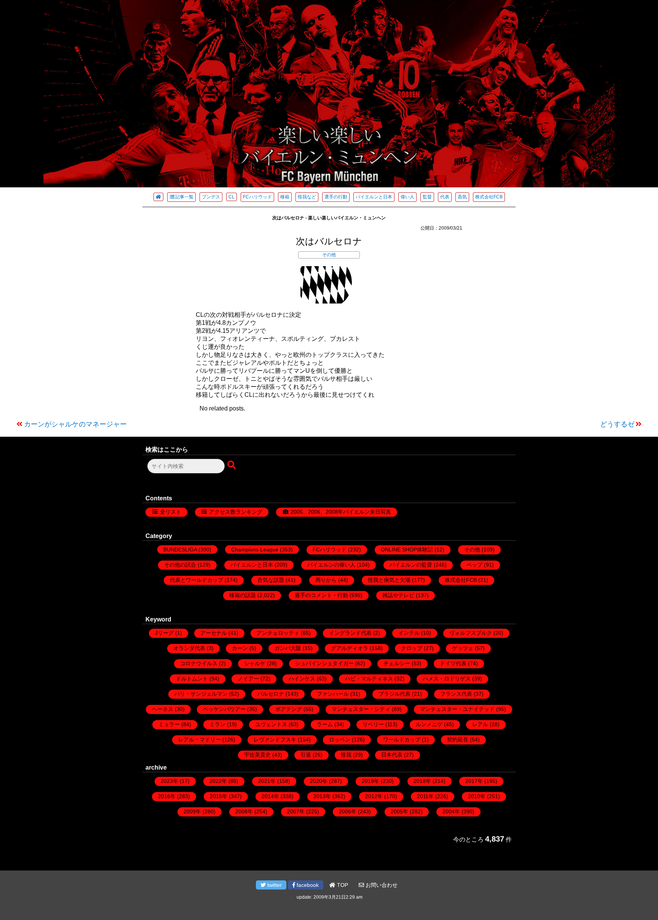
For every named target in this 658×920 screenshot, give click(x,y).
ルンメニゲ (429, 724)
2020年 (318, 781)
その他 (329, 254)
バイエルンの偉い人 (331, 565)
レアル (480, 724)
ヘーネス (162, 709)
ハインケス (302, 679)
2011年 (425, 796)
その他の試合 (180, 565)
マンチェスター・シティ (361, 709)
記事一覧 (184, 197)
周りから (326, 580)
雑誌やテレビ (398, 595)
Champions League (254, 549)
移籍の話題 (242, 595)
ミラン (217, 724)
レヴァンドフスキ (275, 739)
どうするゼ (617, 424)
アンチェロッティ (278, 633)
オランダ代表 (189, 648)
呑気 (462, 197)
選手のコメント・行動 (321, 595)
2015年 (218, 796)
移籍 (284, 197)
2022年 (218, 781)
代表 (444, 197)
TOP (341, 885)
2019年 (370, 781)
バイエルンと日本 (374, 197)
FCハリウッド (257, 197)
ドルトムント (192, 679)
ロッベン (339, 739)
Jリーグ (164, 633)
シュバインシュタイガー (324, 663)
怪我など (307, 197)
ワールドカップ (401, 739)
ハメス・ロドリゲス (447, 679)
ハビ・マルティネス (369, 679)
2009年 (192, 811)
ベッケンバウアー (224, 709)
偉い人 (407, 197)
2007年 (296, 811)
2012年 (374, 796)
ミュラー (169, 724)
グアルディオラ (349, 648)
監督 (427, 197)
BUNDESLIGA (180, 549)
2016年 (167, 796)
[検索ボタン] (232, 465)
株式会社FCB (489, 197)
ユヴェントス (271, 724)
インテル (409, 633)
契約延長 (457, 739)
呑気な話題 (270, 580)
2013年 (322, 796)
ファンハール (333, 694)
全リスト (170, 512)
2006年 (347, 811)
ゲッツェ (462, 648)
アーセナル (213, 633)
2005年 (399, 811)
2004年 (451, 811)
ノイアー (248, 679)
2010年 (477, 796)
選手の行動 (335, 197)
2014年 (270, 796)
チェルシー (396, 663)
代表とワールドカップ (196, 580)
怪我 (346, 755)
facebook (307, 885)
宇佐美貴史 (257, 755)
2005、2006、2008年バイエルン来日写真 (341, 512)
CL (231, 197)
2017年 (474, 781)
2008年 (244, 811)
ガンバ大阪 (288, 648)
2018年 (422, 781)
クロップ (411, 648)
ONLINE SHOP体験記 (407, 549)
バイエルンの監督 (411, 565)
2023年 (169, 781)
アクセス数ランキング (235, 512)
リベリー (373, 724)
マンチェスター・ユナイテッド (457, 709)
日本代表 (391, 755)
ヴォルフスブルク (470, 633)
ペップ (474, 565)
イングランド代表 (350, 633)
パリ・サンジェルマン (201, 694)
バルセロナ (270, 694)
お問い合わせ (381, 885)
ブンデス (211, 197)
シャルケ (254, 663)
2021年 (267, 781)
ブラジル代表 (394, 694)
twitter (274, 885)
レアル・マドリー (199, 739)
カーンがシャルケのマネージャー (75, 424)
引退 (305, 755)
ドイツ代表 (453, 663)
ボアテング (288, 709)
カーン (240, 648)
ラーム (325, 724)
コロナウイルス (198, 663)
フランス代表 (456, 694)
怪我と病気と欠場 (389, 580)
